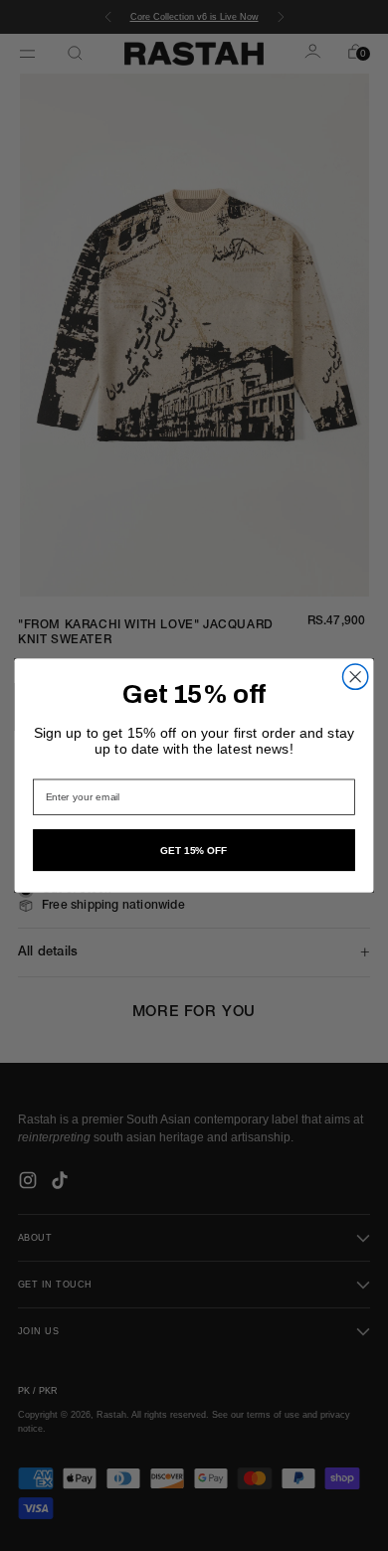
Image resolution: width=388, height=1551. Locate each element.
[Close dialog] (355, 676)
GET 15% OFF (194, 850)
